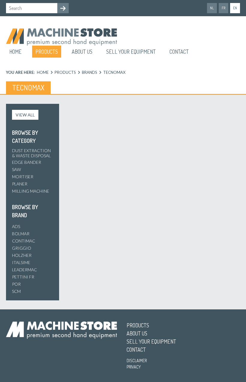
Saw (16, 169)
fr (223, 8)
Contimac (23, 240)
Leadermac (24, 269)
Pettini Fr (23, 276)
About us (82, 51)
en (235, 8)
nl (212, 8)
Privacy (134, 366)
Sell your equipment (131, 51)
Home (15, 51)
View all (25, 114)
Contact (179, 51)
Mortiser (22, 176)
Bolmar (20, 233)
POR (16, 284)
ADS (16, 226)
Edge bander (26, 162)
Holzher (22, 255)
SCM (16, 291)
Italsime (21, 262)
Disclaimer (137, 360)
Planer (19, 183)
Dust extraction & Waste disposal (31, 153)
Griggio (21, 248)
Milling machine (30, 191)
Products (46, 51)
